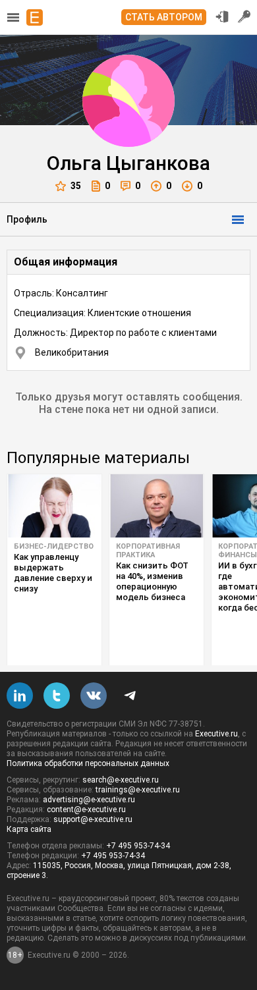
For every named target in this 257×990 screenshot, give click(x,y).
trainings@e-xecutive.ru (138, 789)
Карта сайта (29, 829)
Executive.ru (216, 733)
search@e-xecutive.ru (120, 779)
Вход (222, 16)
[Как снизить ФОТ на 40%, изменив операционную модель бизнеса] (156, 505)
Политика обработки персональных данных (88, 763)
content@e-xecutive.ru (86, 809)
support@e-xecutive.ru (92, 819)
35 (76, 185)
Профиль (27, 219)
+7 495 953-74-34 (138, 845)
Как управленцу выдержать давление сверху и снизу (53, 572)
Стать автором (163, 17)
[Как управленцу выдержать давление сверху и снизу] (54, 505)
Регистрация (244, 16)
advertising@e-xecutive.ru (89, 799)
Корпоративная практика (148, 550)
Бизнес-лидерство (54, 546)
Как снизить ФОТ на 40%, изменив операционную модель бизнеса (152, 581)
